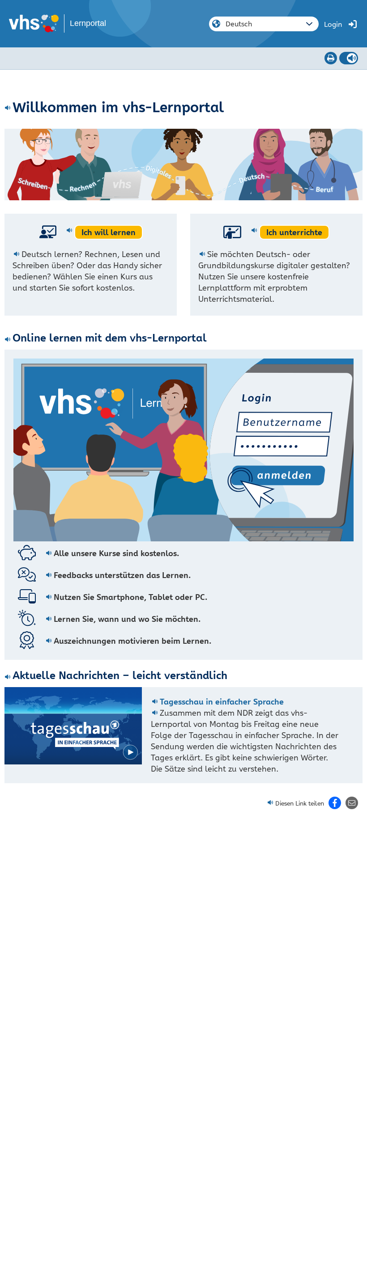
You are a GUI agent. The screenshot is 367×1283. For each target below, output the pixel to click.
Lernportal (88, 23)
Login (333, 24)
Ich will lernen (108, 232)
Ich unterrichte (294, 232)
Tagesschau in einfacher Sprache (222, 701)
